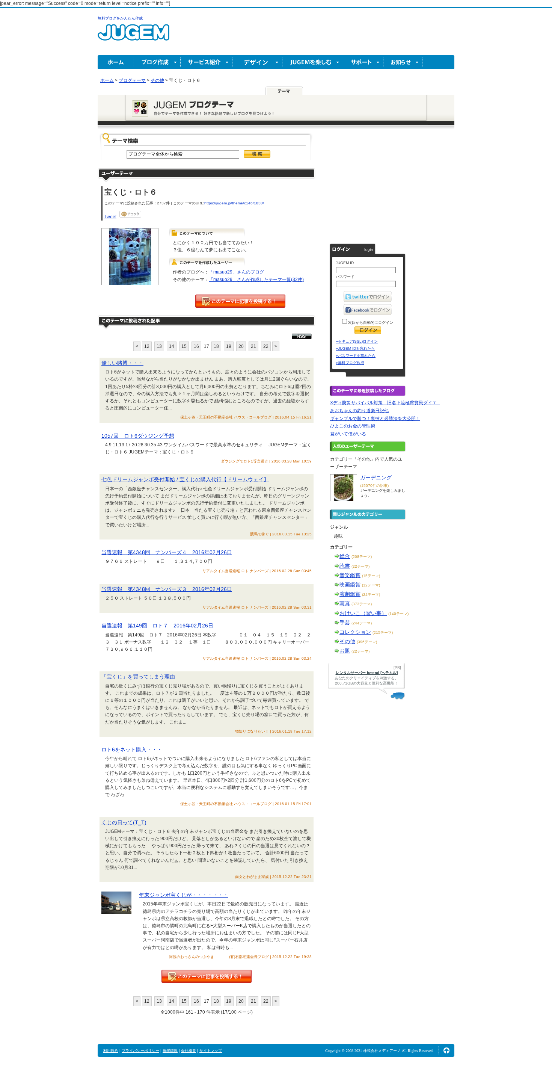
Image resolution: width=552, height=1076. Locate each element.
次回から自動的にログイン (370, 322)
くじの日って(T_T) (123, 822)
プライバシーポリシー (140, 1051)
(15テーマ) (371, 576)
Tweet (110, 216)
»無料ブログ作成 (350, 363)
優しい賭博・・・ (122, 363)
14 (171, 346)
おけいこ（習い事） (363, 613)
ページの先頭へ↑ (446, 1050)
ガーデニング (376, 478)
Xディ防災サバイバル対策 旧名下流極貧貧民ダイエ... (385, 402)
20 (241, 346)
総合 (344, 556)
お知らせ (402, 62)
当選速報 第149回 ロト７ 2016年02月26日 (157, 626)
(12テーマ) (371, 585)
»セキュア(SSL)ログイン (357, 341)
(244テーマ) (361, 623)
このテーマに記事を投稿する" (206, 976)
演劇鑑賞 (349, 594)
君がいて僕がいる (348, 434)
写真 (344, 603)
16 (196, 346)
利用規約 (110, 1051)
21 (253, 346)
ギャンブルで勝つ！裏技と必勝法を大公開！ (375, 418)
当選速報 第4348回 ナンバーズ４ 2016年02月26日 (166, 552)
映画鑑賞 (349, 585)
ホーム (116, 62)
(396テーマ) (367, 642)
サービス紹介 (206, 62)
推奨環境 (170, 1051)
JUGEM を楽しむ (312, 62)
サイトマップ (210, 1051)
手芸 (344, 623)
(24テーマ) (371, 594)
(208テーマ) (361, 557)
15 (184, 346)
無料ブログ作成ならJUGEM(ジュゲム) (133, 37)
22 (265, 346)
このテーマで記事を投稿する (240, 301)
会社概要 (188, 1051)
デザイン (257, 62)
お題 (344, 651)
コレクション (355, 632)
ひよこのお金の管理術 (352, 426)
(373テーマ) (361, 604)
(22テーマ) (360, 566)
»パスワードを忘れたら (356, 356)
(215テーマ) (383, 632)
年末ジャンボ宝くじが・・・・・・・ (183, 895)
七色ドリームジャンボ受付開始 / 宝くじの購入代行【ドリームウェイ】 (185, 479)
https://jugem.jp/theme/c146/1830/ (234, 203)
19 (228, 346)
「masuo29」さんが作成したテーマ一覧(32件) (256, 279)
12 (146, 346)
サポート (363, 62)
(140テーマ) (398, 614)
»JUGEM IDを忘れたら (355, 348)
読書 (344, 566)
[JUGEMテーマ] (284, 90)
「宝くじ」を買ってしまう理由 (138, 677)
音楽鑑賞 (349, 575)
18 (216, 346)
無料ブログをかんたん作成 (120, 18)
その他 (347, 641)
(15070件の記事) (374, 486)
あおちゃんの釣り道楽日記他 (359, 410)
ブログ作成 (157, 62)
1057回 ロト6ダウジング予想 (137, 436)
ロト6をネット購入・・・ (131, 750)
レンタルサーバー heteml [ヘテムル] (367, 673)
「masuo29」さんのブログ (236, 272)
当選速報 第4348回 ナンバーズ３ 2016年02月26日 (166, 589)
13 (159, 346)
